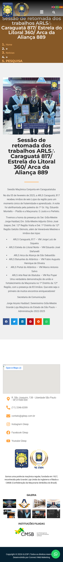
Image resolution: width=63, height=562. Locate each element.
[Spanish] (61, 7)
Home (9, 44)
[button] (42, 12)
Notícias (10, 52)
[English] (53, 7)
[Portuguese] (57, 7)
